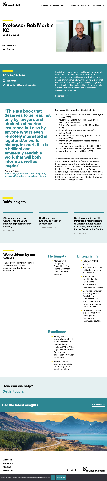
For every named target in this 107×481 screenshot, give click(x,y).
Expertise (44, 5)
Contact (84, 5)
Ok (53, 477)
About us (7, 459)
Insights (64, 5)
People (56, 5)
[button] (61, 95)
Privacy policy (61, 477)
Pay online (97, 5)
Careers (73, 5)
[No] (105, 477)
